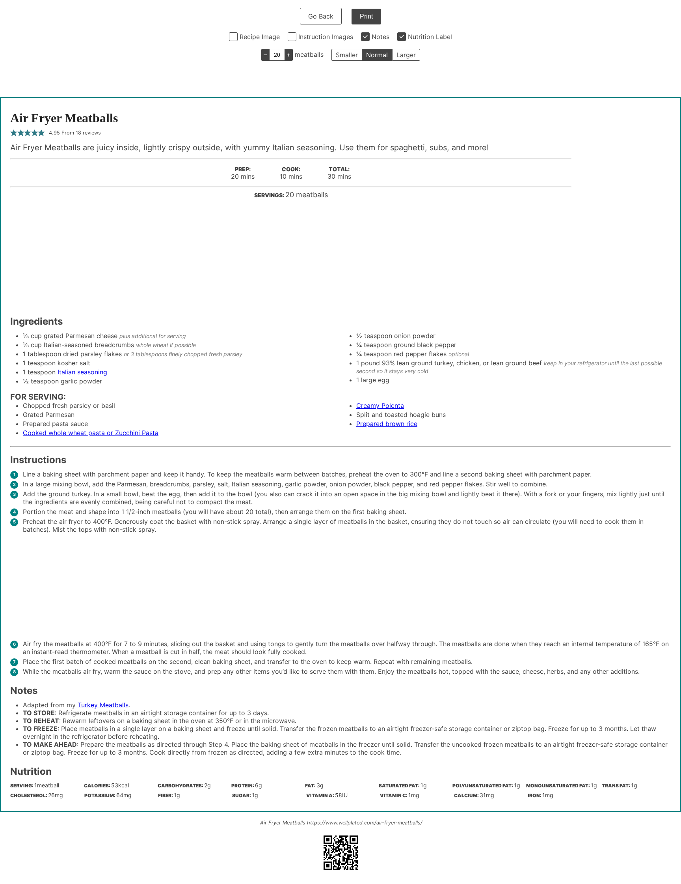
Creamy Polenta (380, 405)
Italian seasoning (82, 372)
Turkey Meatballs (103, 705)
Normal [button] (377, 55)
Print (366, 16)
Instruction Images (325, 37)
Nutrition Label (430, 37)
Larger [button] (406, 55)
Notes (380, 37)
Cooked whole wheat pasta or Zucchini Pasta (90, 433)
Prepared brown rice (386, 424)
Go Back (320, 16)
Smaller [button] (347, 55)
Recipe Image (260, 37)
